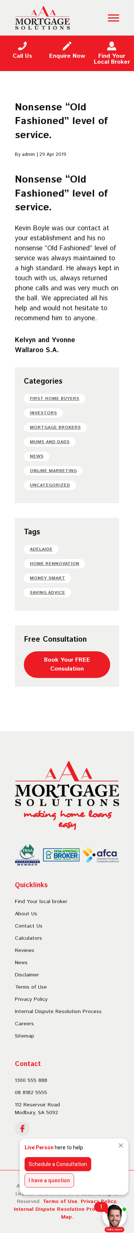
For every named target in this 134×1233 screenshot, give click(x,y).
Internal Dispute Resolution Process (58, 1011)
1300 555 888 (31, 1080)
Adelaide (41, 549)
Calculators (28, 938)
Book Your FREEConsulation (67, 664)
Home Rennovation (54, 564)
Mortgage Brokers (55, 427)
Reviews (24, 950)
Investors (43, 413)
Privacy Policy (31, 999)
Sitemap (24, 1036)
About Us (26, 914)
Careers (24, 1024)
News (37, 456)
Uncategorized (50, 485)
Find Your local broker (41, 901)
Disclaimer (27, 975)
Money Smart (47, 578)
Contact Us (28, 926)
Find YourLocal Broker (112, 59)
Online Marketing (53, 471)
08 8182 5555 (31, 1092)
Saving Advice (47, 592)
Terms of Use (31, 987)
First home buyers (54, 398)
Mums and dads (50, 442)
